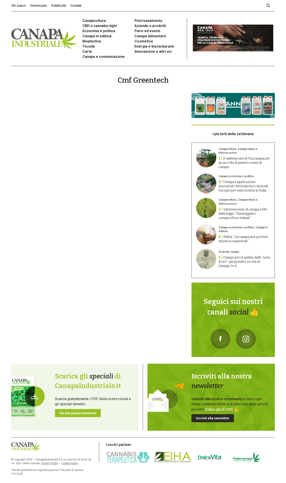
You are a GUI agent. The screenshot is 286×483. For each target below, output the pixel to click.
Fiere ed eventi (147, 31)
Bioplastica (91, 41)
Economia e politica (98, 31)
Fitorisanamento (148, 21)
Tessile (88, 46)
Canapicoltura (94, 21)
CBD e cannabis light (99, 26)
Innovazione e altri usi (153, 51)
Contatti (76, 5)
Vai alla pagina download (77, 413)
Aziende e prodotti (150, 26)
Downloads (38, 5)
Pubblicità (58, 5)
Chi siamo (18, 5)
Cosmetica (144, 41)
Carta (87, 51)
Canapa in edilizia (96, 36)
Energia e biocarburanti (154, 46)
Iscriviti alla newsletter (212, 418)
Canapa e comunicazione (103, 57)
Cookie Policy (69, 463)
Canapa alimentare (150, 36)
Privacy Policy (49, 463)
